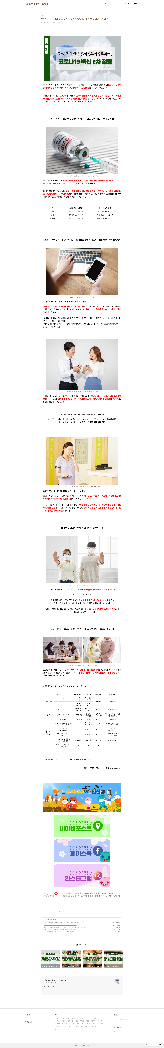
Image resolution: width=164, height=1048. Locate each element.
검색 (137, 1019)
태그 (111, 4)
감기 (79, 1024)
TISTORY (82, 1045)
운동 (84, 1024)
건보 (63, 1018)
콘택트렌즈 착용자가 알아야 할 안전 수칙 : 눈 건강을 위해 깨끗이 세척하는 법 (63, 923)
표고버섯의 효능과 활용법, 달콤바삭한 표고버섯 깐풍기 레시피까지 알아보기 (63, 927)
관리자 (88, 1045)
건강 (45, 919)
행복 (64, 1021)
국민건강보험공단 (67, 1026)
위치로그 (127, 4)
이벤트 (94, 1026)
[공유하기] (50, 911)
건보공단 (82, 1018)
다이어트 (65, 1024)
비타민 (57, 1018)
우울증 (89, 1024)
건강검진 (102, 1018)
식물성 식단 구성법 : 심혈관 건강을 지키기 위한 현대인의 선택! (60, 925)
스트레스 (57, 1026)
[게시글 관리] (52, 911)
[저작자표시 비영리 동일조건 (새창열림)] (65, 911)
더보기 (56, 1029)
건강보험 (95, 1018)
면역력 (93, 1021)
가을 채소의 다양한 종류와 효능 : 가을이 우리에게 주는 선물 (59, 931)
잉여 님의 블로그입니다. (50, 982)
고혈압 (82, 1021)
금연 (88, 1021)
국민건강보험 (78, 1026)
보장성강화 (87, 1026)
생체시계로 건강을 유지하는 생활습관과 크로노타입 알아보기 (59, 929)
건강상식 (100, 1021)
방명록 (135, 4)
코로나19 (57, 1021)
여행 (77, 1021)
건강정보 (57, 1024)
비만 (95, 1024)
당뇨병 (68, 1018)
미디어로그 (118, 4)
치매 (107, 1021)
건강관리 (70, 1021)
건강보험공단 (102, 1024)
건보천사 (72, 1024)
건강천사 (75, 1018)
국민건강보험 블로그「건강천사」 (37, 4)
